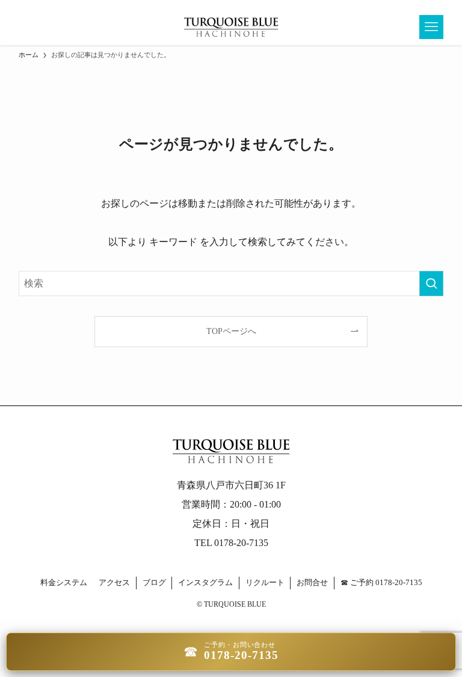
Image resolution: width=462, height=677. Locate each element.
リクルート (265, 582)
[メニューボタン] (431, 27)
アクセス (114, 582)
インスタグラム (205, 582)
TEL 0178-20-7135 (231, 543)
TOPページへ (231, 331)
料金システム (63, 582)
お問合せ (312, 582)
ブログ (154, 582)
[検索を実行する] (431, 283)
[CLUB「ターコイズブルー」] (231, 27)
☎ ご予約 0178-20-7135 (381, 582)
